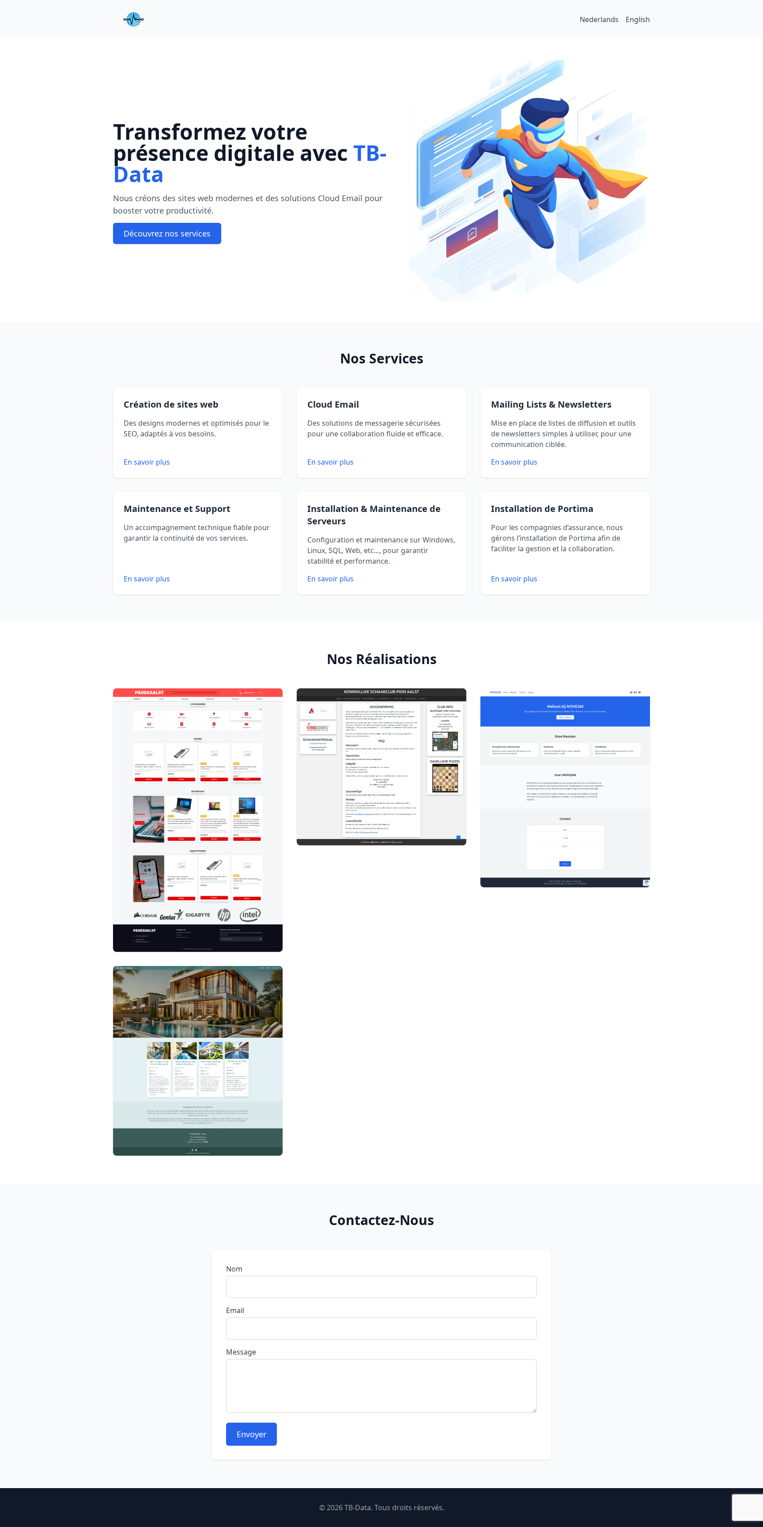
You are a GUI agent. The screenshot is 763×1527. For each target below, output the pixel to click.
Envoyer (251, 1434)
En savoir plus (147, 462)
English (638, 19)
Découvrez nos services (167, 233)
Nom (234, 1269)
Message (241, 1352)
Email (235, 1310)
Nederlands (599, 19)
